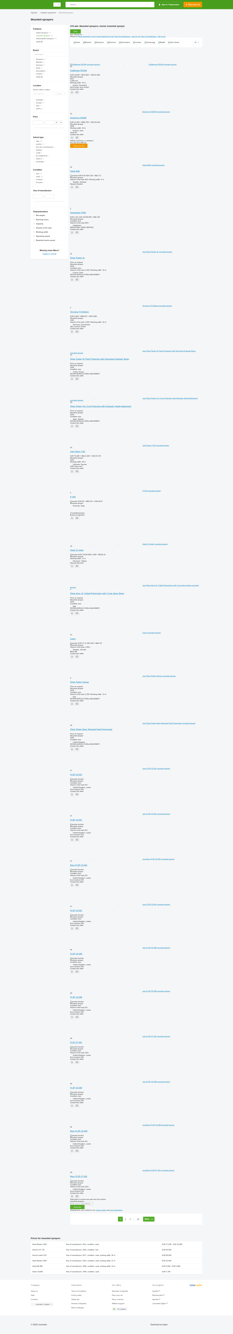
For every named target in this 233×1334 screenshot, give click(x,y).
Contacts (34, 1299)
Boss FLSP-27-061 (78, 1176)
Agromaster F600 (78, 213)
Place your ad (79, 146)
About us (34, 1291)
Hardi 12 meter (77, 550)
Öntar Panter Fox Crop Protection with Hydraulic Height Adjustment (100, 406)
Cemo (72, 639)
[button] (72, 92)
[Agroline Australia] (40, 5)
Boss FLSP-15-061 (78, 865)
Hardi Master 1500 (39, 1261)
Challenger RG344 (78, 70)
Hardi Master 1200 (39, 1244)
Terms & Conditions (78, 1291)
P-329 (72, 497)
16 (138, 1219)
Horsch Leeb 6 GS (39, 1255)
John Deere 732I (77, 451)
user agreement (116, 1210)
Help (32, 1295)
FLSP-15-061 (76, 775)
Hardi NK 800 (37, 1266)
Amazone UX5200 (78, 118)
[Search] (67, 4)
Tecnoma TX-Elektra (79, 312)
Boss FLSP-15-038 (78, 1131)
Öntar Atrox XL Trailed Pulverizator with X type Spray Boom (97, 593)
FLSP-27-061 (76, 1042)
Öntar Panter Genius (79, 682)
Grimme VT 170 (38, 1250)
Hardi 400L (75, 171)
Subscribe (77, 1207)
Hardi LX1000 (37, 1272)
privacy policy (101, 1210)
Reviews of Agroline (78, 1303)
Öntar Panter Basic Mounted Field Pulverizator (91, 729)
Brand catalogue (77, 1308)
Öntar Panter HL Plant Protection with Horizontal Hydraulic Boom (99, 359)
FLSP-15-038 (76, 954)
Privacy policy (76, 1295)
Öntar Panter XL (77, 258)
